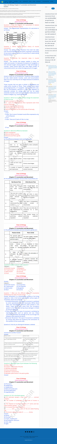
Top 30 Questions (38, 1)
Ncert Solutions (16, 1)
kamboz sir (49, 71)
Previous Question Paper (46, 1)
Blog (7, 2)
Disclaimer (30, 436)
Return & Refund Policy (35, 436)
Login (13, 2)
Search (53, 8)
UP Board (34, 1)
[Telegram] (31, 431)
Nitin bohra (49, 65)
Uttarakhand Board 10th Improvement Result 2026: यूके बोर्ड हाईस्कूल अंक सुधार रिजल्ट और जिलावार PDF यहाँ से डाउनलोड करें (51, 30)
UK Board (30, 1)
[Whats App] (33, 431)
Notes (20, 1)
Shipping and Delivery (32, 437)
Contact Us (21, 436)
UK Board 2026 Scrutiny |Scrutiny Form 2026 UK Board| (51, 50)
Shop (9, 2)
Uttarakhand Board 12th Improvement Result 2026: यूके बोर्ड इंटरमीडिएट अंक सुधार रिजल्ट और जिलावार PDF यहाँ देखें (51, 18)
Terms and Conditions (26, 437)
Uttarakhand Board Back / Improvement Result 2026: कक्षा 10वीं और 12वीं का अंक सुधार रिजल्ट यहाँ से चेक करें (50, 41)
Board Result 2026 (25, 1)
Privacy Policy (27, 436)
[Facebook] (27, 431)
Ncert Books (10, 1)
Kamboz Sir (6, 1)
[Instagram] (29, 431)
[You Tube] (25, 431)
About (24, 436)
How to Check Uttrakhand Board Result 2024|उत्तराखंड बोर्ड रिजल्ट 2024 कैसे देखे (52, 66)
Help (5, 2)
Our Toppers (51, 1)
